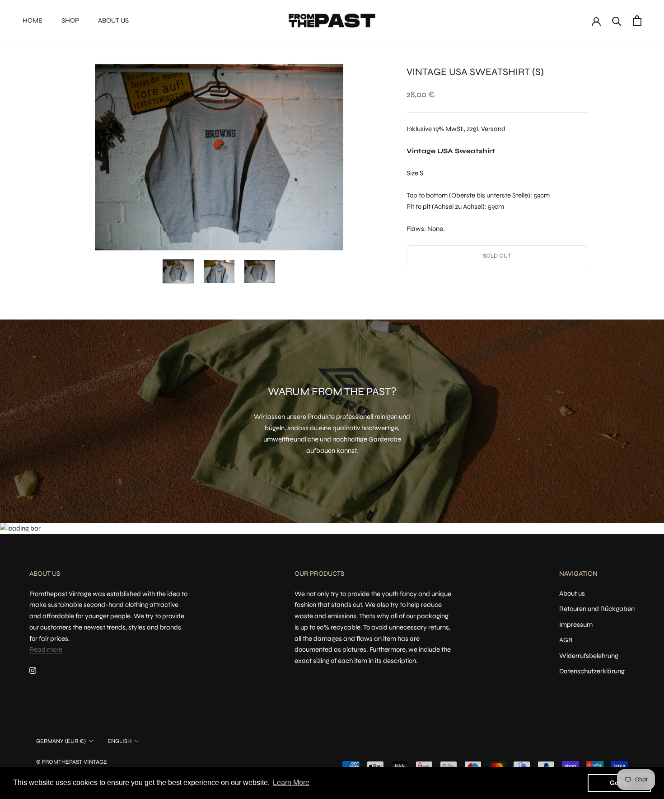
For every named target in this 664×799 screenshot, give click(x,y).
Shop (70, 20)
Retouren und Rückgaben (597, 609)
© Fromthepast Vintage (71, 762)
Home (32, 20)
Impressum (576, 624)
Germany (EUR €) (61, 741)
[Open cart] (637, 20)
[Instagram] (32, 670)
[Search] (617, 20)
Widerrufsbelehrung (588, 656)
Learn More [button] (291, 782)
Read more (45, 649)
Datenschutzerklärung (592, 671)
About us (113, 20)
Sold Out (497, 255)
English (119, 741)
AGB (565, 640)
